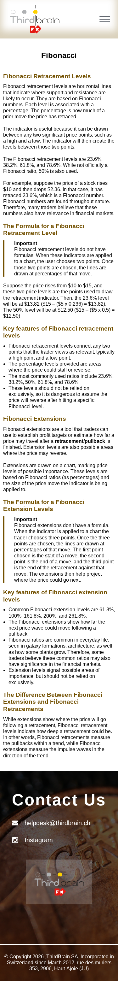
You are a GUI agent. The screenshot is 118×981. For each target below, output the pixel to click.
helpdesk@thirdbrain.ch (57, 822)
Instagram (39, 840)
